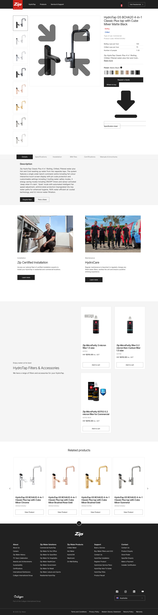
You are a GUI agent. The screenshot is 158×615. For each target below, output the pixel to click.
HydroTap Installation (101, 558)
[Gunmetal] (132, 72)
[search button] (121, 67)
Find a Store (42, 199)
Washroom (71, 558)
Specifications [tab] (41, 157)
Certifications (17, 568)
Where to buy (111, 84)
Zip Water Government (48, 565)
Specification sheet (111, 126)
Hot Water (70, 551)
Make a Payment (127, 561)
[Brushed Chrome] (111, 72)
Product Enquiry (127, 551)
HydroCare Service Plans (103, 565)
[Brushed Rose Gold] (127, 72)
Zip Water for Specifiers (48, 555)
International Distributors (21, 572)
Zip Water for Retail (47, 568)
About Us (16, 548)
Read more (108, 60)
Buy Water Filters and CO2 (103, 551)
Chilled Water (72, 548)
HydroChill (70, 555)
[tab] (20, 23)
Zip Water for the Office (48, 551)
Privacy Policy (94, 612)
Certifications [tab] (89, 157)
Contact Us (98, 555)
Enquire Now (27, 199)
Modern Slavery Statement (111, 612)
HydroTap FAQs (99, 572)
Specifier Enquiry (127, 558)
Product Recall (99, 575)
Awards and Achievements (22, 561)
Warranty (139, 612)
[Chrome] (106, 72)
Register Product (100, 561)
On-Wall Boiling (72, 561)
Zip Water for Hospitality (48, 558)
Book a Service (99, 548)
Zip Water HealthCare (47, 561)
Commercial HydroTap (48, 548)
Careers (16, 551)
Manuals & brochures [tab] (108, 157)
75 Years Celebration (20, 558)
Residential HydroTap (47, 575)
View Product (29, 512)
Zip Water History (19, 555)
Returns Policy (128, 612)
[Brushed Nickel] (122, 72)
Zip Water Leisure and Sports (50, 572)
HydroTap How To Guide (103, 568)
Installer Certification (128, 565)
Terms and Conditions (79, 612)
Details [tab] (24, 157)
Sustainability (17, 565)
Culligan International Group (23, 575)
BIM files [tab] (73, 157)
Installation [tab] (57, 157)
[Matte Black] (137, 72)
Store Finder (125, 555)
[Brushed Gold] (116, 72)
